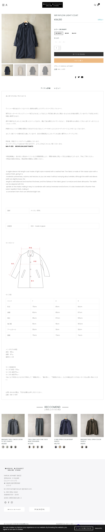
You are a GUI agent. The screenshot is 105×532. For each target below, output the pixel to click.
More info (98, 528)
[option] (26, 38)
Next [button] (44, 39)
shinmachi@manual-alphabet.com (19, 489)
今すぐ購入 (78, 60)
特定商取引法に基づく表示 (64, 524)
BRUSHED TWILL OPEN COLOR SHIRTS (91, 440)
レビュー (57, 88)
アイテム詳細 (46, 88)
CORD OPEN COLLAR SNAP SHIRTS (63, 440)
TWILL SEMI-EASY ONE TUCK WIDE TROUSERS (38, 440)
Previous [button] (5, 40)
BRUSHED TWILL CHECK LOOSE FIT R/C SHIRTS (12, 440)
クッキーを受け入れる (83, 528)
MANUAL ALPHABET (67, 66)
